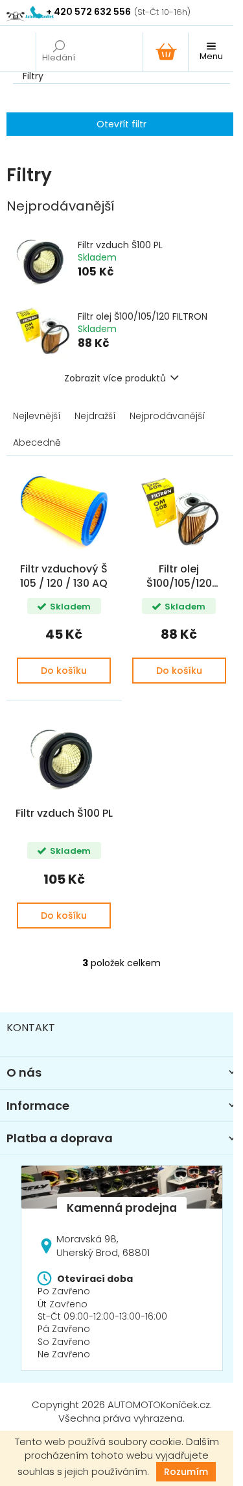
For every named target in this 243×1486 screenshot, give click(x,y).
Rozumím (186, 1471)
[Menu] (210, 51)
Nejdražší (95, 415)
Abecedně (37, 442)
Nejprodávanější (167, 415)
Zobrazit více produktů (115, 378)
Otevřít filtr (121, 124)
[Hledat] (58, 51)
